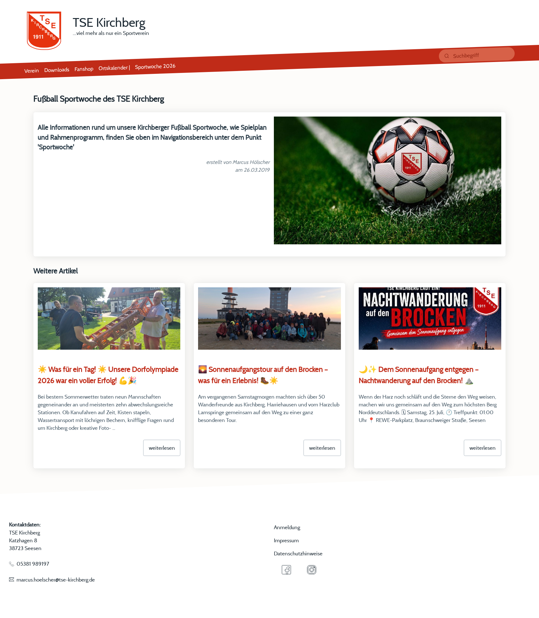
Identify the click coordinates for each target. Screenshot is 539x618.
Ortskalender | (114, 67)
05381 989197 (33, 563)
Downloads (56, 69)
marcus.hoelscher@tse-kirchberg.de (56, 579)
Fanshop (84, 68)
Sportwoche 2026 (155, 66)
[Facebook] (287, 570)
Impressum (286, 540)
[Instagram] (312, 570)
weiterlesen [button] (162, 447)
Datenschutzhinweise (298, 553)
